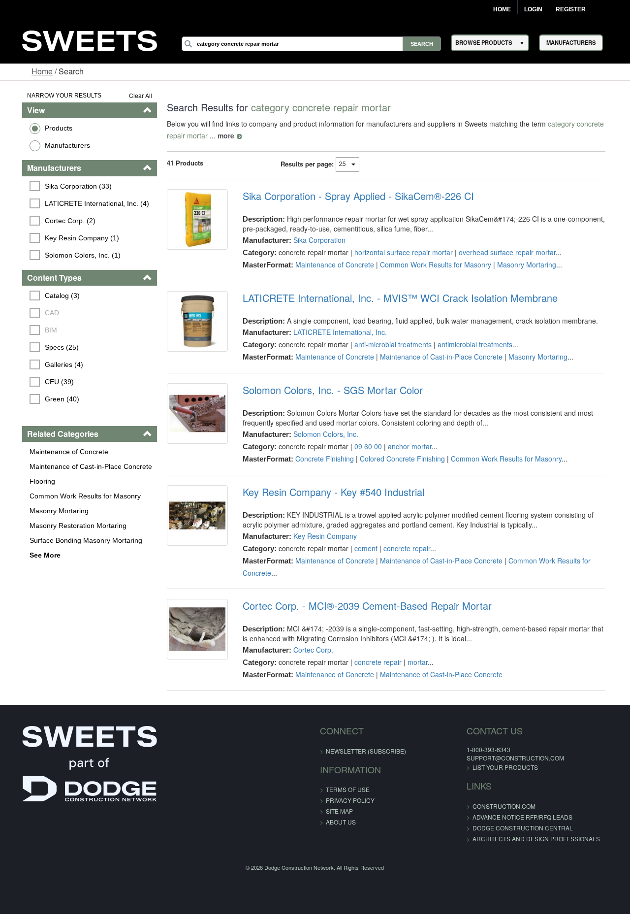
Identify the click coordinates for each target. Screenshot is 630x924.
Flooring (26, 481)
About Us (341, 822)
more (197, 135)
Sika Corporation (315, 240)
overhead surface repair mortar (502, 252)
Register (571, 9)
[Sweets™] (89, 39)
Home (502, 9)
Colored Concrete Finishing (398, 458)
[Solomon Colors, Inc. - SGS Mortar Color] (190, 415)
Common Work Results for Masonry (69, 496)
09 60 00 (364, 446)
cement (361, 548)
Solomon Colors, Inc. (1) (67, 255)
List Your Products (484, 767)
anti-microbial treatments (388, 344)
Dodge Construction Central (502, 828)
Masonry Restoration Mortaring (62, 525)
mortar (413, 662)
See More (29, 555)
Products (43, 128)
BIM (36, 330)
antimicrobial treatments (470, 344)
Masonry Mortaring (43, 511)
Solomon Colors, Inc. (321, 434)
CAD (37, 313)
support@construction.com (494, 758)
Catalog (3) (47, 295)
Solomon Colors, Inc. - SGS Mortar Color (328, 390)
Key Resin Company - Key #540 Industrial (329, 492)
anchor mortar (405, 446)
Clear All (132, 95)
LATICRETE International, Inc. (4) (82, 203)
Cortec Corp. (309, 650)
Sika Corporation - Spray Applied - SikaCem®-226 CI (354, 196)
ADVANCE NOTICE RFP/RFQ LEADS (502, 817)
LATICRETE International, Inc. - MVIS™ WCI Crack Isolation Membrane (395, 298)
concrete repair (402, 548)
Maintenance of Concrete (53, 452)
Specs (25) (46, 347)
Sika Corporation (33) (63, 186)
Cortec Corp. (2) (55, 221)
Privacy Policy (350, 800)
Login (533, 9)
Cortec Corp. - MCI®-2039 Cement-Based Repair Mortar (362, 606)
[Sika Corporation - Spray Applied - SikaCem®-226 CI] (190, 221)
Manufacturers (51, 145)
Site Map (339, 811)
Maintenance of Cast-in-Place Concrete (75, 466)
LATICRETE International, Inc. (335, 332)
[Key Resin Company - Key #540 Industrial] (190, 517)
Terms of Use (348, 789)
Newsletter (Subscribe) (366, 751)
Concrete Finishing (320, 458)
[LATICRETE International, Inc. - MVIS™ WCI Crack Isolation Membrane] (190, 323)
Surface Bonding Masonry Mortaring (70, 540)
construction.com (483, 806)
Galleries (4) (49, 364)
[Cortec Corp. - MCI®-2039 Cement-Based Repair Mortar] (190, 631)
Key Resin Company (320, 536)
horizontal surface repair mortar (399, 252)
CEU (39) (44, 382)
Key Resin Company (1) (67, 238)
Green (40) (47, 399)
